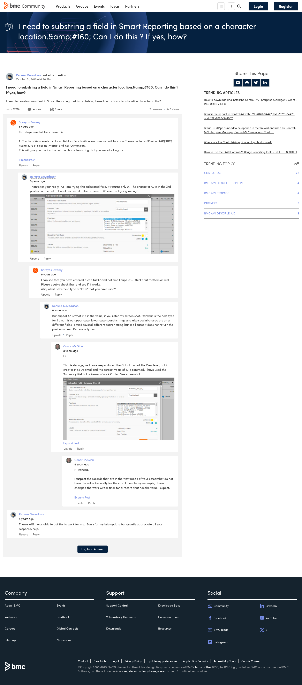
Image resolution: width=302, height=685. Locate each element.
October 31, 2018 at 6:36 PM (33, 79)
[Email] (238, 83)
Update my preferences (162, 661)
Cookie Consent (251, 661)
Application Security (195, 661)
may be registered (154, 671)
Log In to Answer (92, 549)
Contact (83, 661)
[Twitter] (256, 83)
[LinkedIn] (265, 83)
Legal (115, 661)
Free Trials (99, 661)
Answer (38, 109)
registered (130, 671)
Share (58, 109)
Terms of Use (203, 667)
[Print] (247, 83)
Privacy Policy (133, 661)
